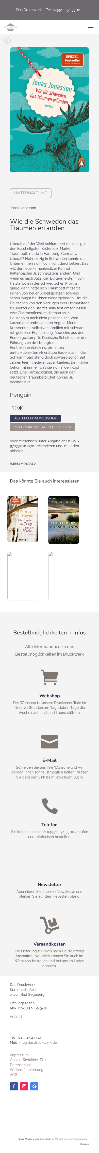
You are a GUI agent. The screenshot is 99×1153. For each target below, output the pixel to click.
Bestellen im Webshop (35, 418)
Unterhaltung (30, 193)
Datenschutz (20, 1065)
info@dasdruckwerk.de (38, 1042)
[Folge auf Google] (34, 1086)
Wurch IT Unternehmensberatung (71, 1139)
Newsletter (49, 884)
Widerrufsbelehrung (26, 1070)
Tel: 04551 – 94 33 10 (63, 10)
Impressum (19, 1055)
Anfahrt (16, 1016)
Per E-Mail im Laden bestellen (42, 427)
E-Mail (49, 760)
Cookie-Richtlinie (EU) (28, 1060)
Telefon (49, 825)
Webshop (49, 696)
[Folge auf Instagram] (24, 1086)
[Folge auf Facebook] (14, 1086)
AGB (13, 1075)
